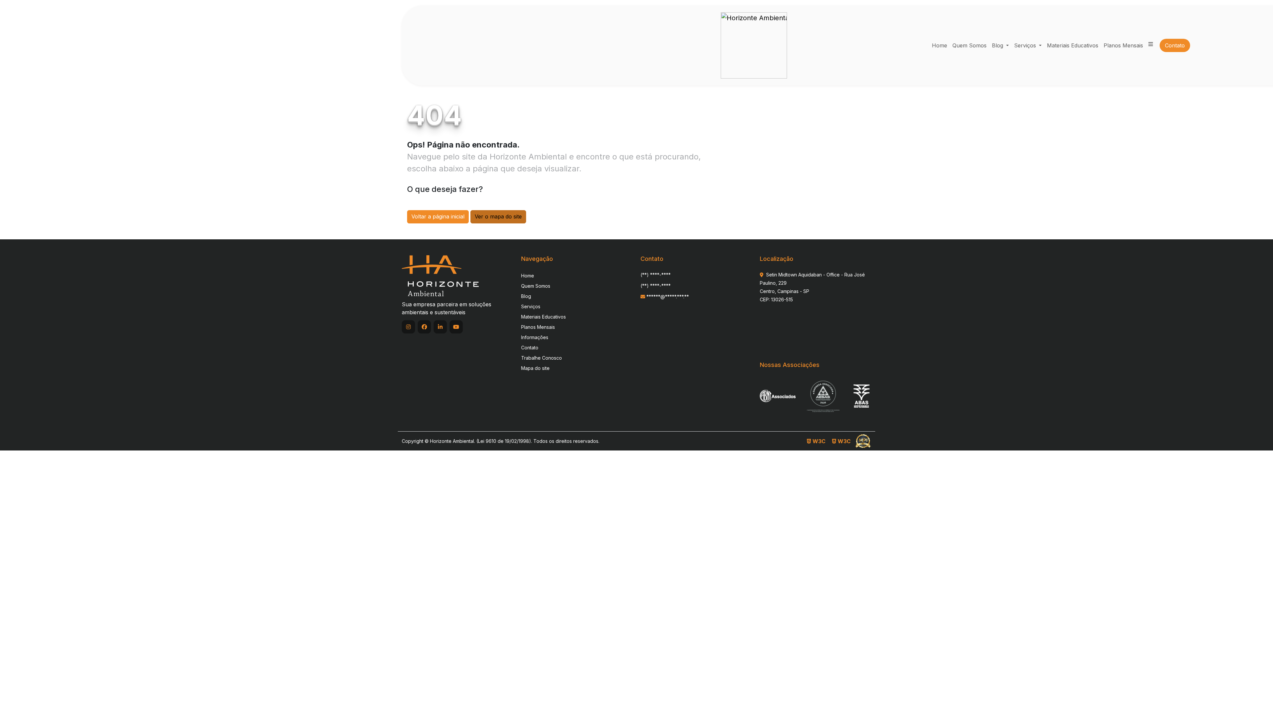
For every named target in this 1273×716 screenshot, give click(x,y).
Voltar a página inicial (437, 216)
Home (527, 275)
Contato (529, 347)
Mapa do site (535, 368)
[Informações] (1151, 44)
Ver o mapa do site (498, 216)
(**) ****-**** (655, 274)
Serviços (1026, 45)
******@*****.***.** (667, 296)
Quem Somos (535, 286)
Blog (998, 45)
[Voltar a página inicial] (440, 275)
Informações (534, 337)
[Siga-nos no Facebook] (424, 326)
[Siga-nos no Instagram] (408, 326)
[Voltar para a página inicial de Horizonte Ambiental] (754, 45)
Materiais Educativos (543, 317)
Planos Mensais (538, 327)
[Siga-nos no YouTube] (456, 326)
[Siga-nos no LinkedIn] (440, 326)
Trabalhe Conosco (541, 358)
